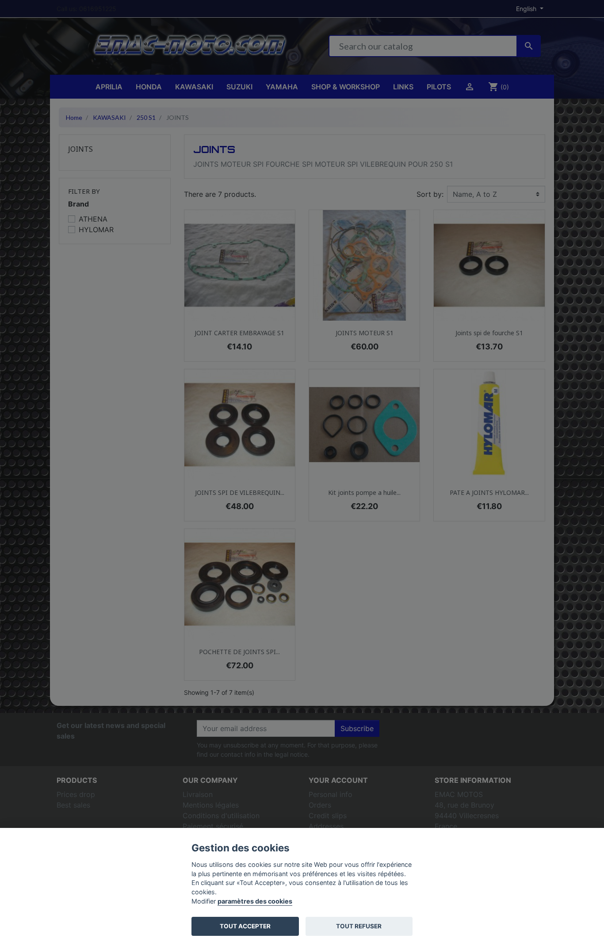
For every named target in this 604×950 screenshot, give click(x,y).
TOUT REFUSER (359, 926)
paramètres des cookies (255, 901)
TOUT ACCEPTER (245, 926)
